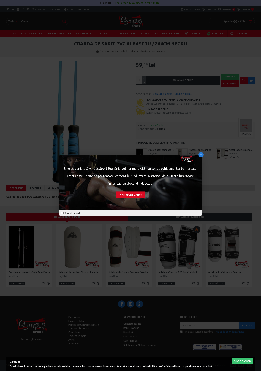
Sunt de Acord (242, 361)
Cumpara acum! (132, 195)
